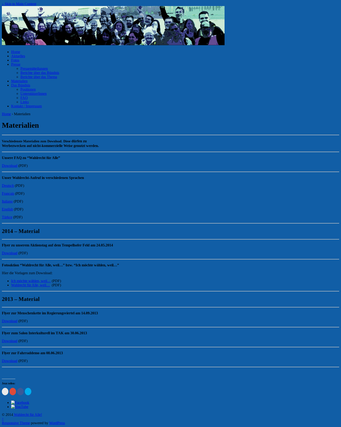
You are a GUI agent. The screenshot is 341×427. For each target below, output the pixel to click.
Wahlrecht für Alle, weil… (30, 285)
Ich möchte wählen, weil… (31, 281)
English (7, 209)
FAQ (24, 98)
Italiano (7, 201)
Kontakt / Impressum (26, 106)
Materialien (19, 81)
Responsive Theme (16, 423)
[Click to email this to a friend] (5, 391)
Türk (5, 217)
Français (8, 193)
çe (10, 217)
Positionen (28, 89)
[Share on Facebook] (20, 391)
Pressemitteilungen (34, 68)
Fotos (15, 60)
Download (9, 166)
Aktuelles (18, 56)
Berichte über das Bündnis (39, 73)
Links (24, 102)
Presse (15, 64)
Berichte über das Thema (38, 77)
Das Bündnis (20, 85)
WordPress (57, 423)
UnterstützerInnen (33, 94)
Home (15, 52)
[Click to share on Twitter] (28, 391)
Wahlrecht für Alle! (27, 415)
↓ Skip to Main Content (19, 4)
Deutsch (8, 186)
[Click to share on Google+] (13, 391)
